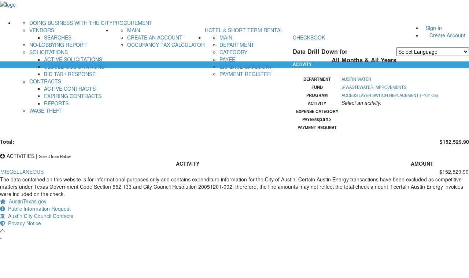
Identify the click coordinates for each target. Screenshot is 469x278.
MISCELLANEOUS (22, 171)
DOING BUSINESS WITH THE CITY (70, 22)
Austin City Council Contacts (39, 215)
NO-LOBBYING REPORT (58, 44)
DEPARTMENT (236, 44)
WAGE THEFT (46, 110)
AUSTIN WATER (356, 79)
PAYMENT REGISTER (245, 74)
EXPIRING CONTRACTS (72, 95)
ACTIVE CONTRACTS (70, 88)
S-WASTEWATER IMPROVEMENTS (373, 87)
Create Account (447, 35)
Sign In (434, 27)
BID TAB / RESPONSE (70, 74)
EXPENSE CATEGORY (245, 66)
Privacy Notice (23, 223)
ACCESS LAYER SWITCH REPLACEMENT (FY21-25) (389, 95)
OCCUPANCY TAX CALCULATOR (166, 44)
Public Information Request (38, 208)
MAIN (133, 30)
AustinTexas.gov (26, 201)
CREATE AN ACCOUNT (154, 37)
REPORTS (56, 103)
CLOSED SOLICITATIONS (74, 66)
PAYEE (227, 59)
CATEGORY (233, 52)
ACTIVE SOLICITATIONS (73, 59)
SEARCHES (57, 37)
